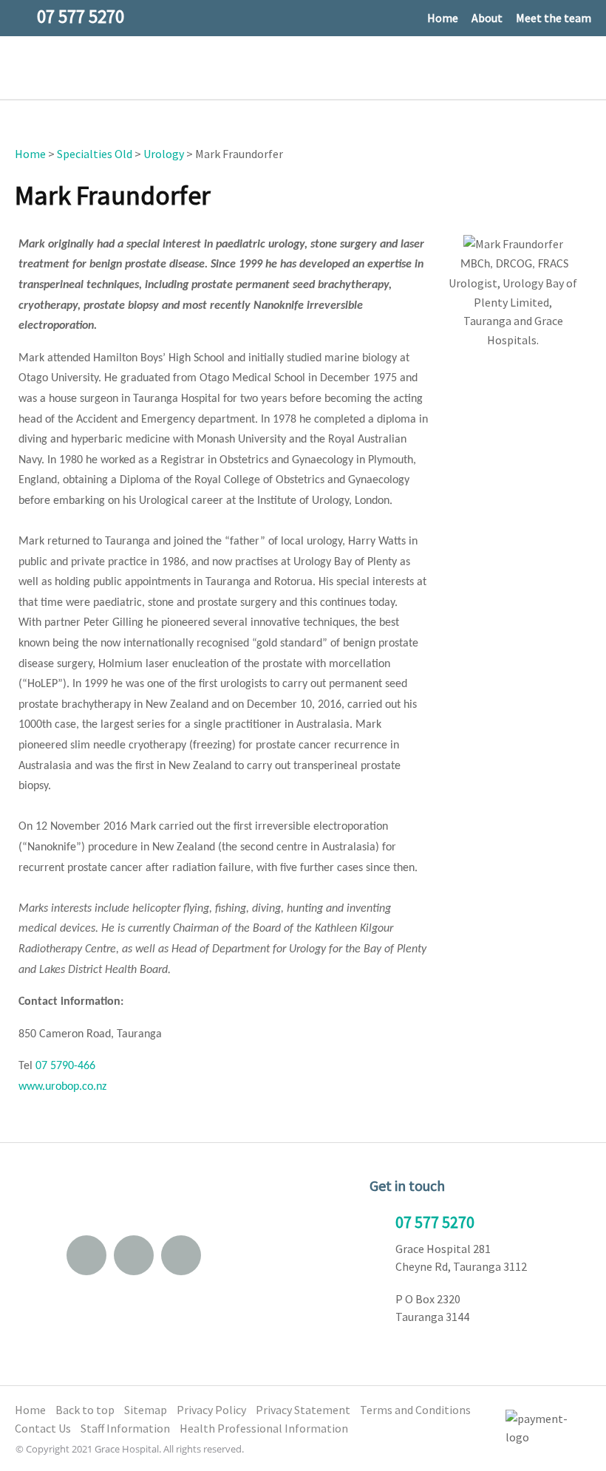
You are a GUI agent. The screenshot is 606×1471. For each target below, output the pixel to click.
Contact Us (43, 1428)
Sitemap (145, 1409)
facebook (134, 1255)
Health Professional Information (264, 1428)
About (487, 17)
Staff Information (125, 1428)
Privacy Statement (303, 1409)
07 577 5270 (434, 1222)
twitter (181, 1255)
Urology (163, 153)
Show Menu (24, 67)
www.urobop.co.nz (62, 1087)
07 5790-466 (65, 1066)
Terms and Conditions (415, 1409)
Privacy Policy (211, 1409)
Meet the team (553, 17)
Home (442, 17)
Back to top (85, 1409)
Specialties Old (94, 153)
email (86, 1255)
